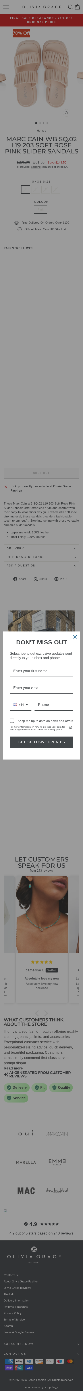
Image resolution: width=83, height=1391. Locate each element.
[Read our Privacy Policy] (70, 727)
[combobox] (20, 705)
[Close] (75, 636)
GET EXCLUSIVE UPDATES (41, 742)
